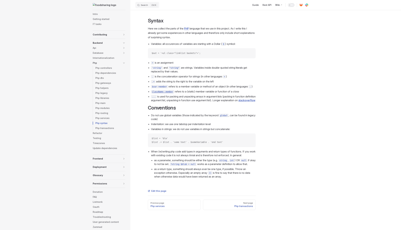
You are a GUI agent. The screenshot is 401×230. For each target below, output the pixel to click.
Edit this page (158, 191)
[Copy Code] (250, 53)
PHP (186, 28)
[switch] (291, 5)
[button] (109, 34)
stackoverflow (246, 100)
